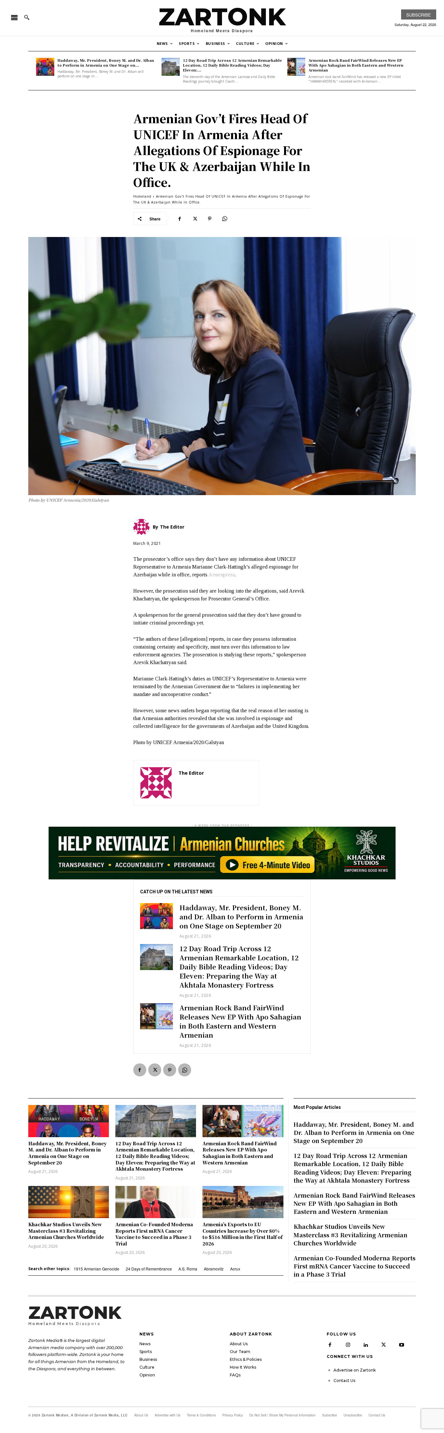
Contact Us (344, 1380)
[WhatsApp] (224, 218)
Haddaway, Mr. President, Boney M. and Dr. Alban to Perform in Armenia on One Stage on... (106, 63)
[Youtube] (401, 1345)
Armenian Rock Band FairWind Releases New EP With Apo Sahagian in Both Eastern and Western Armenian (355, 65)
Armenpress (221, 574)
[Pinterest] (209, 218)
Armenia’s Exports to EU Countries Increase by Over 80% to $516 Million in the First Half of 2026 (242, 1234)
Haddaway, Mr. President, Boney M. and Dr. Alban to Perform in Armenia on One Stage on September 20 (241, 916)
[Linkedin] (366, 1345)
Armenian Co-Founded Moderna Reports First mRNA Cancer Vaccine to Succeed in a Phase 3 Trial (154, 1234)
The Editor (191, 772)
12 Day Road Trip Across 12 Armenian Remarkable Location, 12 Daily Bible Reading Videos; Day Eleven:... (232, 65)
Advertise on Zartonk (354, 1370)
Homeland (142, 196)
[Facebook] (179, 218)
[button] (27, 17)
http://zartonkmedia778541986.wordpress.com (215, 782)
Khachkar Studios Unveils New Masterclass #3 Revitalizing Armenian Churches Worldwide (66, 1230)
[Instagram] (348, 1345)
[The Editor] (156, 782)
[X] (194, 218)
